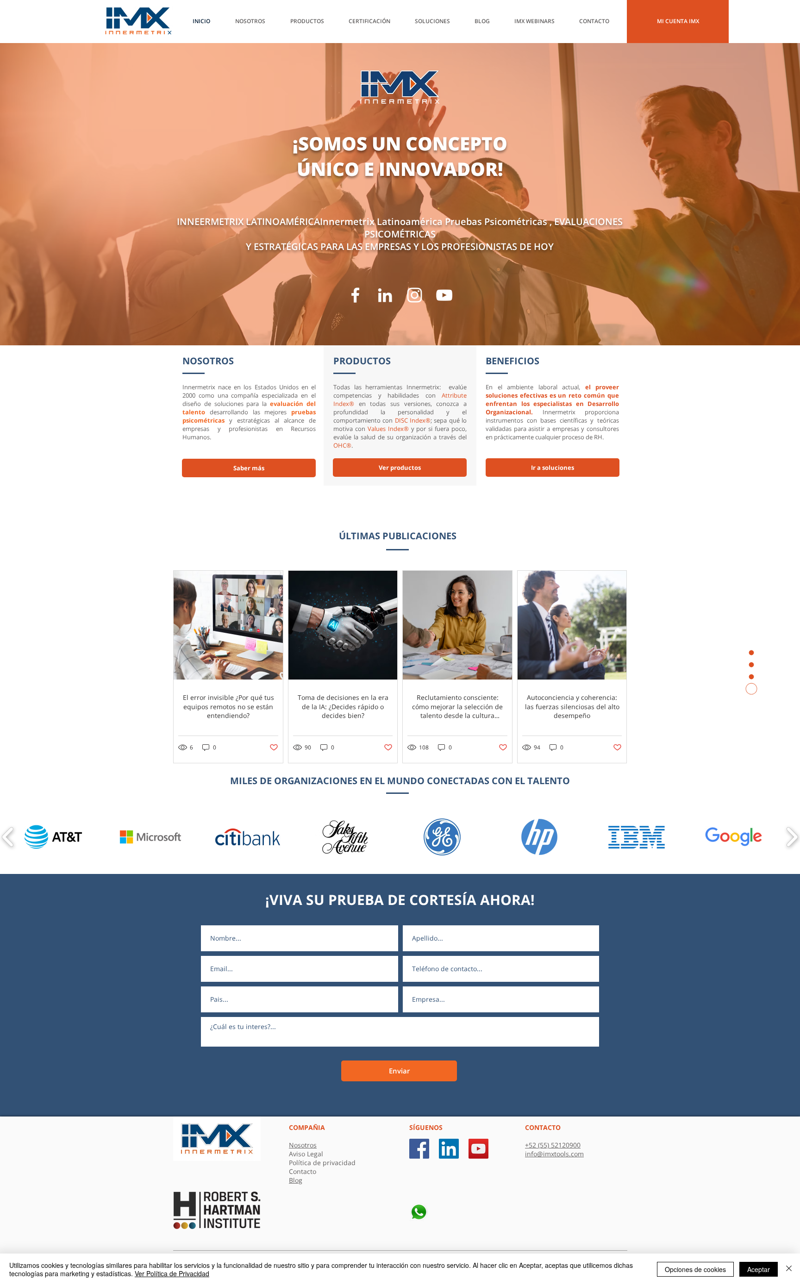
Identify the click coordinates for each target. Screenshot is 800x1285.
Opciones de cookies (695, 1269)
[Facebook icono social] (419, 1149)
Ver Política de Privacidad (172, 1273)
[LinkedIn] (385, 295)
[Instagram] (415, 295)
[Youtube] (444, 295)
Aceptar (758, 1269)
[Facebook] (355, 295)
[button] (487, 21)
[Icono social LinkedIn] (449, 1149)
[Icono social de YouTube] (478, 1149)
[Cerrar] (788, 1269)
